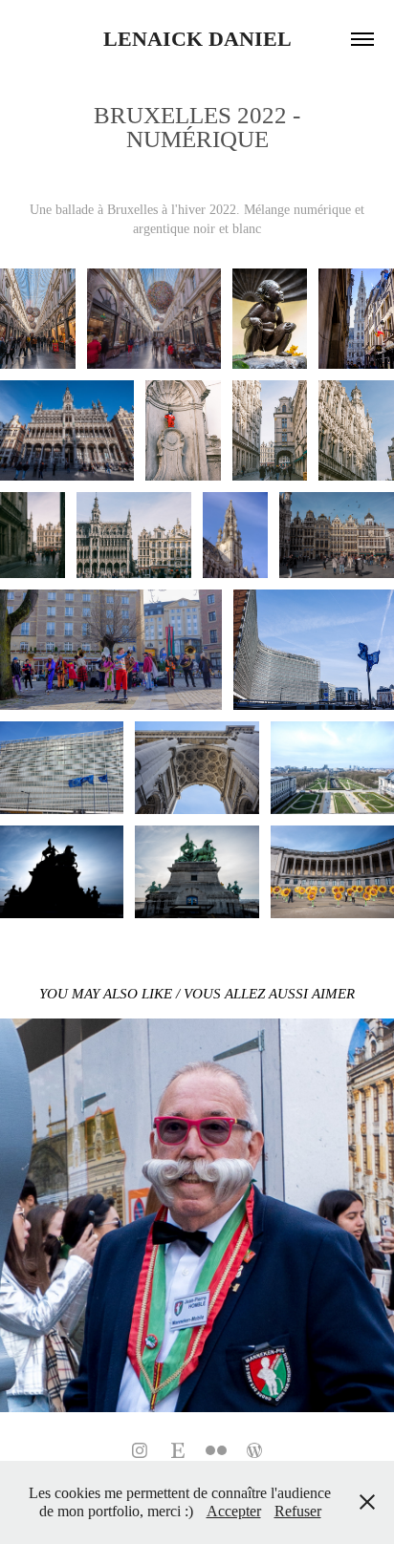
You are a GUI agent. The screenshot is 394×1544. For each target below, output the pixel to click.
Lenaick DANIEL (197, 39)
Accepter (234, 1511)
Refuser (297, 1511)
